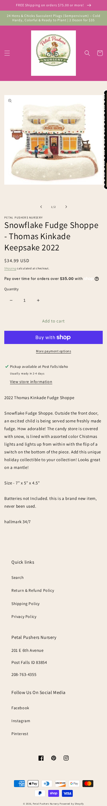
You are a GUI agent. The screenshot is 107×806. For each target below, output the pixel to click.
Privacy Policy (23, 616)
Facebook (20, 707)
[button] (7, 53)
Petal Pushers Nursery (46, 803)
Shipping (10, 268)
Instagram (20, 720)
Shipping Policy (25, 603)
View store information (31, 381)
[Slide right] (66, 206)
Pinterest (19, 733)
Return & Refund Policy (32, 590)
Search (17, 577)
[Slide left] (41, 206)
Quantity (11, 289)
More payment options (53, 351)
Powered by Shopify (72, 803)
